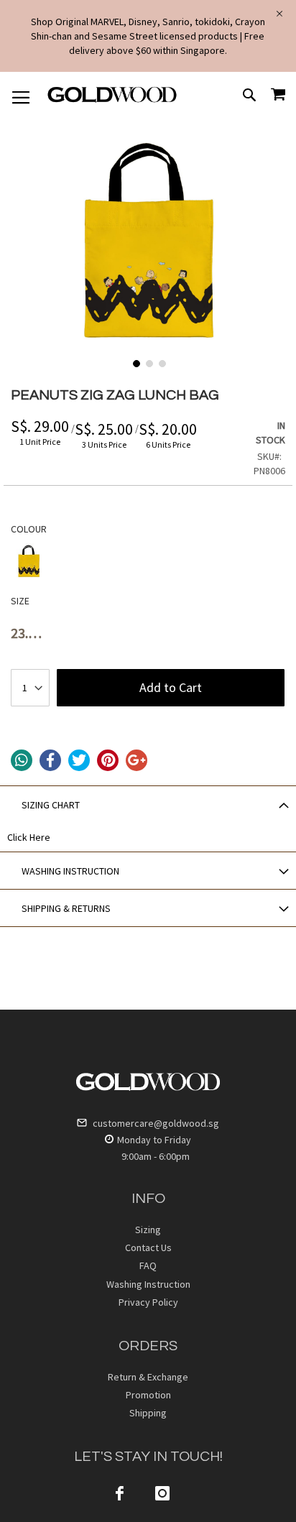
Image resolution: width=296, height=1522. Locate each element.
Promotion (148, 1394)
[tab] (148, 804)
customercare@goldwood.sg (155, 1123)
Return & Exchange (148, 1376)
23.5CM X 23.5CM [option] (29, 637)
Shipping (148, 1412)
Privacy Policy (148, 1302)
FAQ (148, 1265)
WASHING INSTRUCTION (70, 870)
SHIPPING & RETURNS (66, 908)
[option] (29, 561)
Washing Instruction (148, 1284)
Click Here (28, 837)
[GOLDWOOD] (112, 99)
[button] (135, 362)
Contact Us (148, 1247)
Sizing (148, 1229)
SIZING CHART (51, 804)
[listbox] (148, 563)
